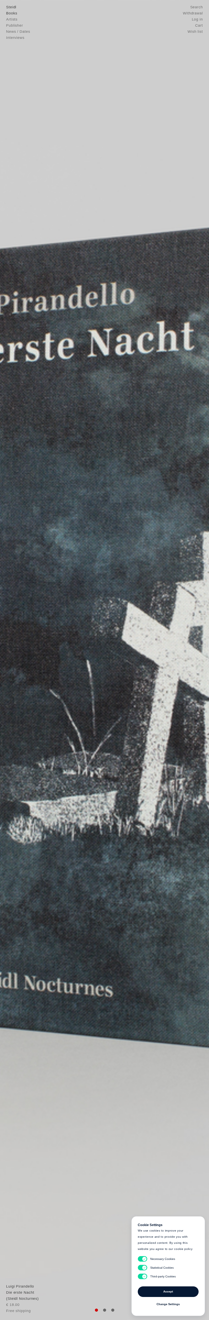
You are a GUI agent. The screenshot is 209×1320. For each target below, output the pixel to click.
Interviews (15, 38)
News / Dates (18, 32)
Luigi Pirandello (20, 1286)
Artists (12, 19)
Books (11, 13)
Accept (168, 1291)
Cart (199, 25)
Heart (73, 660)
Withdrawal (193, 13)
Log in (197, 19)
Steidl (11, 7)
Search (196, 7)
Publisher (14, 25)
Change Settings (168, 1304)
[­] (15, 659)
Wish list (195, 32)
